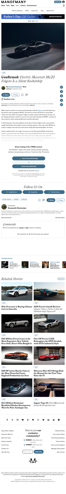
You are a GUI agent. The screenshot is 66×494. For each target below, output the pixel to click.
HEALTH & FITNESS (55, 262)
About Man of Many (60, 217)
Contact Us (5, 448)
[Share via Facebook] (62, 56)
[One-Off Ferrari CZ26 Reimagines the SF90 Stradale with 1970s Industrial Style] (49, 323)
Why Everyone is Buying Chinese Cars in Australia (16, 307)
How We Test (5, 452)
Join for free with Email (28, 166)
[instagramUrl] (17, 420)
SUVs (27, 10)
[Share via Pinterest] (62, 64)
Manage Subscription (58, 448)
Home (29, 21)
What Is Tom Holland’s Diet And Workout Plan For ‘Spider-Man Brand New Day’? (54, 266)
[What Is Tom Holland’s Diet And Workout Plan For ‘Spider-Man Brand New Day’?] (45, 264)
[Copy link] (62, 67)
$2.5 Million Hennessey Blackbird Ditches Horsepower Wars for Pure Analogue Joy (16, 405)
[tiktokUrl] (28, 420)
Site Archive (61, 452)
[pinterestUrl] (59, 420)
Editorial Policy (60, 431)
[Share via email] (61, 104)
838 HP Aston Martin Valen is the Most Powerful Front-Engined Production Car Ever (15, 373)
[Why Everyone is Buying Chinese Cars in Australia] (16, 291)
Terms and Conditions (58, 445)
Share (7, 95)
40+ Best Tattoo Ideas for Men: (15, 266)
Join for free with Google (30, 158)
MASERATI (16, 199)
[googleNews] (43, 420)
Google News (34, 192)
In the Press (5, 445)
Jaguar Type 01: (49, 404)
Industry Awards (6, 441)
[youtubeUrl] (23, 420)
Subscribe (58, 2)
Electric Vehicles (17, 10)
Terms (28, 173)
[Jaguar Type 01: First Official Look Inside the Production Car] (49, 387)
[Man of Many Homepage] (17, 2)
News (3, 5)
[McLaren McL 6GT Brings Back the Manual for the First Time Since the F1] (49, 355)
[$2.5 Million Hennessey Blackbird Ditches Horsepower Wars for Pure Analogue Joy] (16, 387)
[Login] (63, 2)
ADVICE (12, 262)
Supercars (34, 10)
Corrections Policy (59, 434)
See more (61, 279)
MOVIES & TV (33, 262)
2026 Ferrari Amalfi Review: (48, 309)
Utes (42, 10)
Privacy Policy (35, 173)
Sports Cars (50, 10)
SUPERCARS (24, 199)
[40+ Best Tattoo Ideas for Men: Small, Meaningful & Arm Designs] (4, 264)
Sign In (37, 170)
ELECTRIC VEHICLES (6, 199)
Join (26, 228)
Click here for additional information (35, 476)
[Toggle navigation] (64, 6)
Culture (23, 5)
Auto (17, 5)
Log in (21, 228)
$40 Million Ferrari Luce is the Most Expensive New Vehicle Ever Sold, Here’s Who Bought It (16, 341)
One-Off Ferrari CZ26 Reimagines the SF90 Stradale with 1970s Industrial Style (48, 341)
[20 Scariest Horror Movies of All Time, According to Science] (25, 264)
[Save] (22, 94)
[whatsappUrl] (38, 420)
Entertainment (32, 5)
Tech (7, 5)
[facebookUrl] (7, 420)
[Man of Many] (33, 460)
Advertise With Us (7, 434)
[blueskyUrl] (33, 420)
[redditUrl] (53, 420)
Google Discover (13, 192)
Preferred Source (55, 192)
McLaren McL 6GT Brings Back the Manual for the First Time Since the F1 (49, 373)
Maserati (41, 110)
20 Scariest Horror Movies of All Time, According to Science (35, 265)
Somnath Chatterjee (15, 87)
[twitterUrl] (12, 420)
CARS (3, 72)
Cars (37, 21)
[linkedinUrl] (48, 420)
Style (12, 5)
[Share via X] (62, 60)
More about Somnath (6, 217)
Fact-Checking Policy (58, 438)
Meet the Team (6, 438)
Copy (16, 95)
